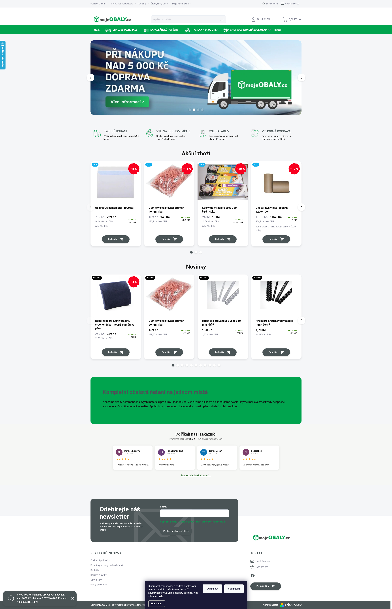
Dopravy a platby (98, 3)
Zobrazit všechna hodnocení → (196, 475)
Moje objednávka (180, 3)
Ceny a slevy (96, 580)
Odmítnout (212, 588)
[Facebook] (252, 575)
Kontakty (142, 3)
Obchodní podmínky (100, 560)
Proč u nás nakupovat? (122, 3)
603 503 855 (262, 567)
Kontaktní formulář (265, 586)
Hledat (222, 19)
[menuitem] (96, 30)
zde (161, 596)
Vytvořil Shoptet (270, 605)
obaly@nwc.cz (263, 561)
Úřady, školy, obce (159, 3)
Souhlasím (234, 588)
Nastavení (156, 603)
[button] (96, 77)
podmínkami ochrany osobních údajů (207, 522)
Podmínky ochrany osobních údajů (106, 565)
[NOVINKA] (169, 296)
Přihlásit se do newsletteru (176, 531)
